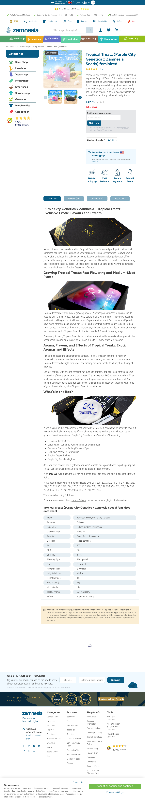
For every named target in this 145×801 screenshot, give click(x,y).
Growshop (21, 99)
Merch (49, 747)
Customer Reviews (74, 738)
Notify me (94, 123)
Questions (97, 198)
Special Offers (52, 751)
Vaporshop (21, 74)
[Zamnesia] (27, 30)
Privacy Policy (46, 688)
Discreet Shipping (73, 759)
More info (95, 161)
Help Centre (91, 717)
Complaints (91, 762)
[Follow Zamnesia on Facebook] (23, 746)
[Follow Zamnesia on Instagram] (28, 746)
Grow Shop (51, 743)
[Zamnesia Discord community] (34, 751)
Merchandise (22, 105)
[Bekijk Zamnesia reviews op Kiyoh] (10, 120)
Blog (69, 721)
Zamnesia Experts (74, 754)
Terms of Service (102, 130)
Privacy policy (78, 782)
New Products (72, 725)
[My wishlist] (110, 30)
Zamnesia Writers (73, 750)
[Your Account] (102, 30)
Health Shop (51, 730)
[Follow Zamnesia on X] (39, 746)
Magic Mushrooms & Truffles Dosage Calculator (114, 727)
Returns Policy (92, 748)
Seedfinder (71, 717)
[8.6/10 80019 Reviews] (24, 118)
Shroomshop (22, 93)
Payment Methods (94, 728)
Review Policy (92, 753)
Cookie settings (115, 792)
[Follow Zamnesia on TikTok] (23, 751)
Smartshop (21, 86)
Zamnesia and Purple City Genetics (74, 435)
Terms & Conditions (94, 737)
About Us (70, 734)
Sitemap (70, 763)
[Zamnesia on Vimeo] (34, 746)
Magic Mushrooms (54, 738)
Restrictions (120, 198)
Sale (48, 756)
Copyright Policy (93, 766)
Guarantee (91, 757)
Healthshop (22, 80)
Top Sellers (71, 730)
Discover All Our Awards (111, 699)
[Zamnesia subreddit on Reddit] (28, 751)
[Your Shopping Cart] (118, 30)
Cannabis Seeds (53, 717)
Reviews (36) (74, 198)
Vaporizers (51, 725)
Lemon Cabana (79, 500)
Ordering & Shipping (94, 732)
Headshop (21, 68)
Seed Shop (21, 62)
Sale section (22, 111)
